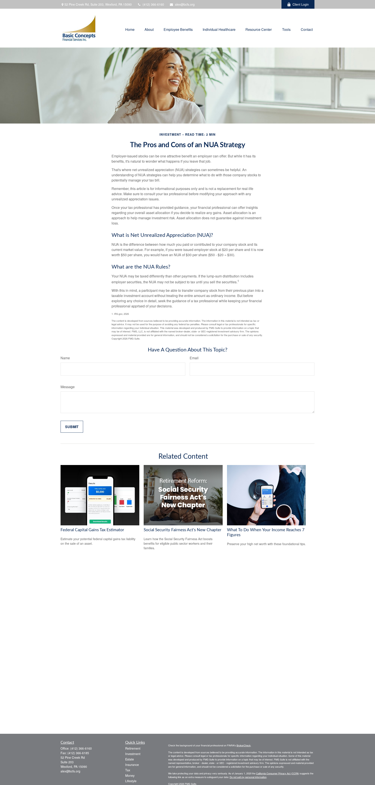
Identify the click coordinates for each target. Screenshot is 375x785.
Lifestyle (131, 781)
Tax (127, 770)
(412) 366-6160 (153, 4)
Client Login (301, 4)
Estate (129, 759)
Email (194, 357)
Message (68, 386)
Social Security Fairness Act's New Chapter (182, 530)
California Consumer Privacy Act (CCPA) (277, 773)
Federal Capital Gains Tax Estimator (92, 530)
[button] (129, 29)
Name (65, 357)
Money (130, 775)
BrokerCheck (244, 745)
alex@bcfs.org (185, 4)
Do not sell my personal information (248, 777)
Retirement (132, 748)
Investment (132, 754)
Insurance (132, 764)
